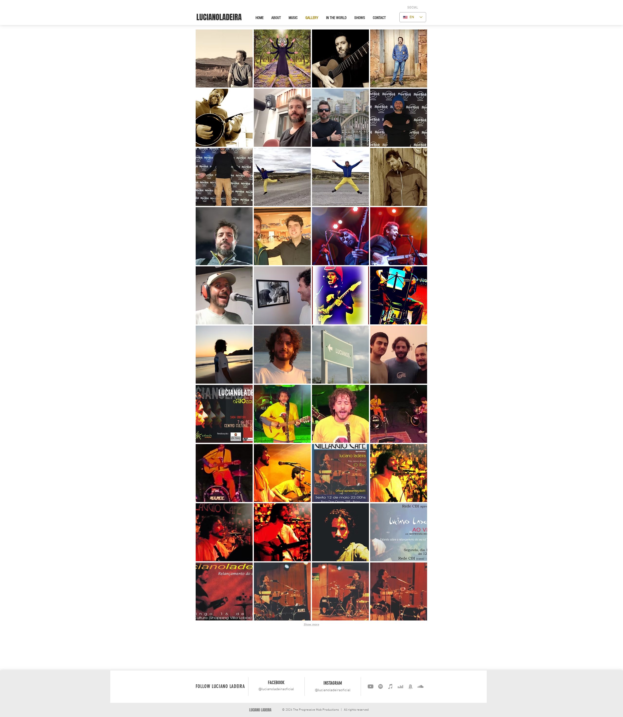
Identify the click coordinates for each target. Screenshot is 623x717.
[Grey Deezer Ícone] (400, 686)
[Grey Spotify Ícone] (380, 686)
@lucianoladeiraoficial (276, 689)
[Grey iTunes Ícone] (390, 686)
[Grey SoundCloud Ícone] (420, 686)
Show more (311, 624)
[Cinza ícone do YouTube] (370, 686)
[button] (412, 7)
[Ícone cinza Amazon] (410, 686)
